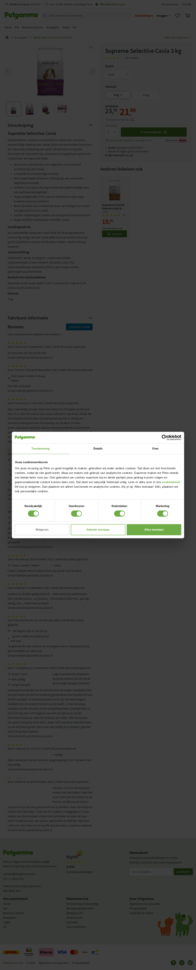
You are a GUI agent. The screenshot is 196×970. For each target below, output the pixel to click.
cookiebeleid (171, 482)
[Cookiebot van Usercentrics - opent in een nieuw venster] (164, 437)
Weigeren (42, 529)
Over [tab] (155, 448)
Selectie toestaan (98, 529)
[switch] (76, 513)
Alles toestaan (153, 529)
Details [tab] (98, 448)
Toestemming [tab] (40, 448)
